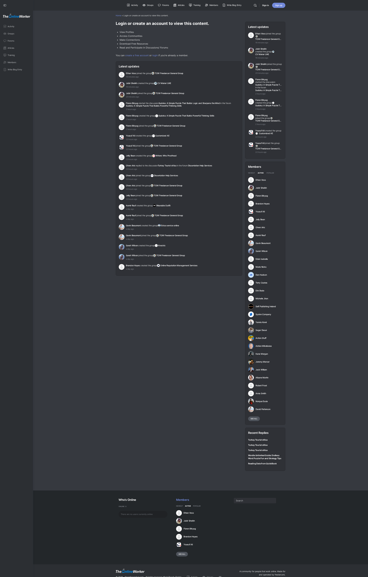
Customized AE (162, 135)
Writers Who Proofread (166, 155)
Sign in (265, 5)
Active (261, 173)
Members (182, 500)
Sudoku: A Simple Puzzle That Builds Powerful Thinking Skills (154, 106)
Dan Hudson (261, 275)
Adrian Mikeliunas (264, 346)
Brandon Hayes (133, 265)
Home (118, 15)
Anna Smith (261, 393)
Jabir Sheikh (131, 83)
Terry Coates (261, 283)
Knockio (161, 245)
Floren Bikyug (132, 103)
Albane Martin (262, 377)
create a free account (137, 55)
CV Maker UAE (164, 83)
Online (122, 506)
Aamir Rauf (131, 205)
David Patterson (263, 409)
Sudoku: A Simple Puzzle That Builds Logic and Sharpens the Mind (189, 103)
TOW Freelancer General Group (169, 73)
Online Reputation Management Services (179, 265)
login (155, 55)
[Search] (255, 5)
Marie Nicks (261, 267)
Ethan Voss (131, 73)
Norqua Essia (262, 401)
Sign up (278, 5)
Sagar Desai (261, 330)
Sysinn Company (263, 314)
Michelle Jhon (262, 298)
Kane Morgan (262, 354)
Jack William (261, 370)
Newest (251, 173)
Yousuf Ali (130, 135)
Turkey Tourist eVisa (167, 165)
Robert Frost (261, 385)
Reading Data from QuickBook (262, 463)
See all (254, 419)
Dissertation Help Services (200, 165)
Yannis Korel (261, 322)
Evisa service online (170, 225)
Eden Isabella (262, 259)
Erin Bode (260, 291)
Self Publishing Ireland (266, 306)
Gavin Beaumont (133, 225)
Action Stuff (261, 338)
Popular (270, 173)
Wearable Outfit (163, 205)
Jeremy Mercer (263, 362)
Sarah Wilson (132, 245)
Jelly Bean (130, 155)
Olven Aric (130, 165)
